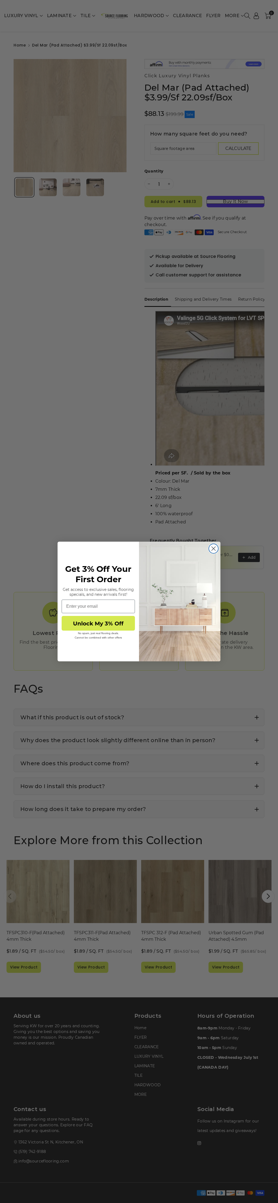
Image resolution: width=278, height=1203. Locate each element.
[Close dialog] (213, 548)
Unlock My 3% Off (98, 623)
